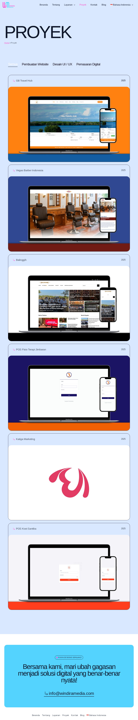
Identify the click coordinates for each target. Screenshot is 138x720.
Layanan (68, 5)
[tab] (13, 65)
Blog (104, 5)
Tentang (56, 5)
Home (6, 43)
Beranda (44, 5)
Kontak (94, 5)
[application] (74, 5)
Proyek (83, 5)
